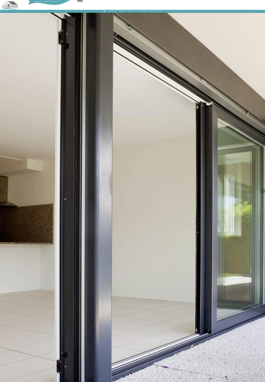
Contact (48, 1)
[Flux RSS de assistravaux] (81, 0)
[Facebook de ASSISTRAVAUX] (78, 0)
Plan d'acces (57, 1)
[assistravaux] (10, 5)
